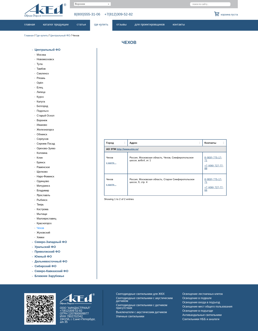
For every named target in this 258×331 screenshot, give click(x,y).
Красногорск (44, 223)
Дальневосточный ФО (51, 261)
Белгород (42, 106)
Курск (40, 96)
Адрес (133, 142)
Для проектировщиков (150, 24)
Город (110, 142)
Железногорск (45, 129)
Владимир (43, 190)
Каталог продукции (56, 24)
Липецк (41, 92)
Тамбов (41, 68)
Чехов (40, 227)
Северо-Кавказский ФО (51, 271)
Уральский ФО (45, 247)
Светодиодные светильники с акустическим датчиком (144, 299)
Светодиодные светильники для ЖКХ (140, 293)
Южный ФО (43, 256)
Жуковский (43, 232)
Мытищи (42, 213)
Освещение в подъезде (197, 310)
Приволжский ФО (47, 251)
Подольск (43, 110)
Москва (41, 54)
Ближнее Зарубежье (49, 276)
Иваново (42, 124)
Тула (39, 63)
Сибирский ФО (45, 266)
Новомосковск (45, 59)
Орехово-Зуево (46, 148)
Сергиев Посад (46, 143)
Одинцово (43, 181)
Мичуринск (43, 185)
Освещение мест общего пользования (207, 306)
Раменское (43, 167)
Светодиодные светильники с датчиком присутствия (141, 306)
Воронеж (42, 120)
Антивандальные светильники (202, 314)
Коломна (42, 152)
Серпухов (42, 138)
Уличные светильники (130, 316)
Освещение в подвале (197, 298)
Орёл (40, 82)
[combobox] (92, 4)
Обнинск (42, 134)
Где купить (101, 24)
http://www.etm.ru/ (127, 149)
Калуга (41, 101)
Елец (40, 87)
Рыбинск (42, 199)
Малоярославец (46, 218)
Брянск (41, 162)
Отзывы (121, 24)
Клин (40, 157)
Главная (29, 24)
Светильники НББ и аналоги (200, 319)
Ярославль (43, 195)
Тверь (40, 204)
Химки (40, 237)
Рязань (41, 77)
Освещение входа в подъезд (201, 302)
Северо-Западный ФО (51, 242)
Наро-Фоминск (45, 176)
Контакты (179, 24)
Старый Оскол (45, 115)
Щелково (42, 171)
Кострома (42, 209)
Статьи (81, 24)
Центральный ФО (60, 35)
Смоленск (43, 73)
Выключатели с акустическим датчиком (141, 312)
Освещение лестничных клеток (202, 293)
